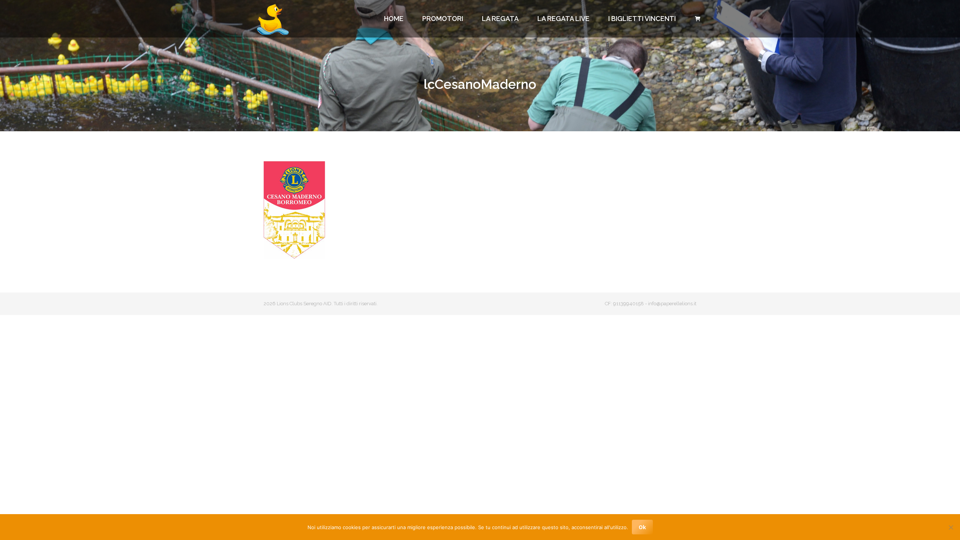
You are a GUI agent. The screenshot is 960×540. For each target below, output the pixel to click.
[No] (950, 527)
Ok (642, 527)
